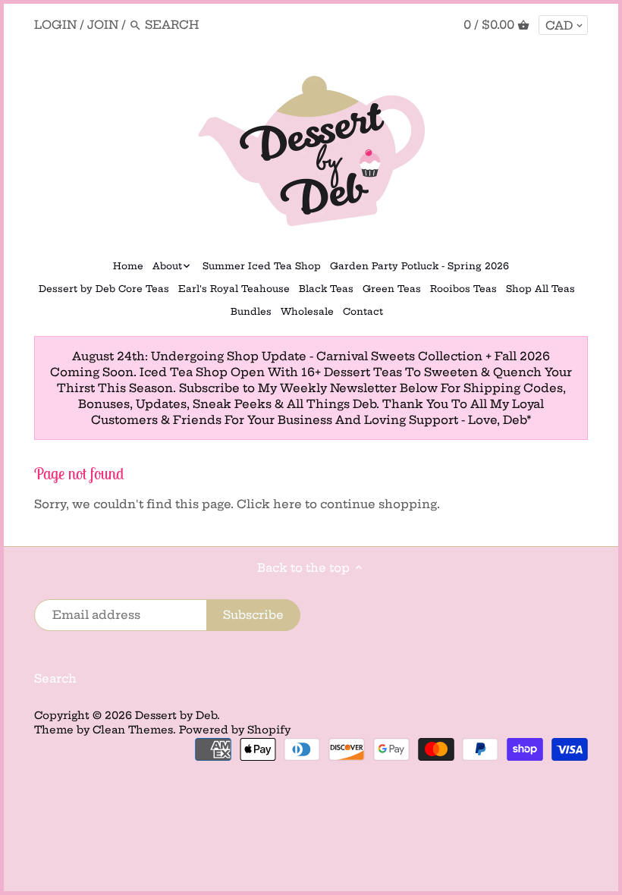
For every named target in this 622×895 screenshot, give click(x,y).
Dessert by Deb (176, 715)
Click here (269, 504)
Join (102, 24)
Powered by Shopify (235, 730)
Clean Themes (133, 730)
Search (55, 678)
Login (55, 24)
